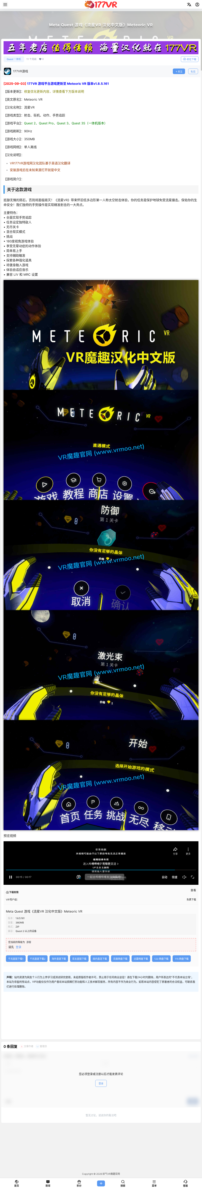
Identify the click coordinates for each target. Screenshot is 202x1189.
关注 (180, 71)
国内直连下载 (100, 958)
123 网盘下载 (161, 958)
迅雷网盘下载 (141, 958)
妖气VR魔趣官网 (111, 1173)
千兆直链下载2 (37, 958)
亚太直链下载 (79, 958)
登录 (18, 947)
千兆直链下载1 (15, 958)
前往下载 (191, 59)
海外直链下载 (59, 958)
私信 (193, 71)
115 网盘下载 (182, 958)
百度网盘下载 (120, 958)
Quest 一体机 (14, 59)
